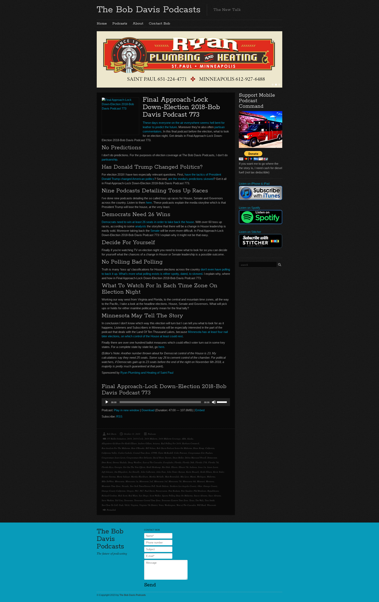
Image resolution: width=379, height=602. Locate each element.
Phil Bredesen (200, 490)
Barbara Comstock (190, 443)
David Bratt (158, 457)
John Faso (161, 471)
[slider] (222, 401)
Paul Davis (150, 490)
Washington (170, 505)
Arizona (156, 443)
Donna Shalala (120, 462)
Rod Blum (133, 495)
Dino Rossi (107, 462)
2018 (129, 438)
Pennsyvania (161, 490)
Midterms (211, 476)
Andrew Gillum (145, 443)
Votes (161, 505)
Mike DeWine (108, 481)
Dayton (168, 457)
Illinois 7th (184, 467)
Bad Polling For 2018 (171, 443)
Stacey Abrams (200, 495)
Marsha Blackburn (139, 476)
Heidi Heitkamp (153, 467)
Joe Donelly (134, 471)
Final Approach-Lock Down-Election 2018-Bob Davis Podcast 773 (181, 107)
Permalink (111, 509)
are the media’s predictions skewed (191, 179)
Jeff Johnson (107, 471)
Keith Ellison (206, 471)
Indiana (193, 467)
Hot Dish (166, 467)
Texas (191, 500)
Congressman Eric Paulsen (200, 452)
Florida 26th (188, 462)
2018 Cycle (138, 438)
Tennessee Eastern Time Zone (175, 500)
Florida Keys (107, 467)
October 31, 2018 (132, 433)
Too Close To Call (110, 505)
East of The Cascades (152, 462)
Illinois (174, 467)
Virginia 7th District (148, 505)
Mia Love (184, 476)
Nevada (125, 486)
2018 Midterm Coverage (170, 438)
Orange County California (114, 490)
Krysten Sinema (109, 476)
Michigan (201, 476)
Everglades (168, 462)
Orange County (210, 486)
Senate (154, 230)
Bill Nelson (151, 448)
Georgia (118, 467)
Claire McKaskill (165, 452)
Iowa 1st (202, 467)
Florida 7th (213, 462)
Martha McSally (156, 476)
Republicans (213, 490)
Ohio (200, 486)
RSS (119, 416)
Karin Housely (192, 471)
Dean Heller (178, 457)
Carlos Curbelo (125, 452)
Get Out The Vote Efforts (134, 467)
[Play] (107, 402)
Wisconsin (211, 505)
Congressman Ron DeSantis (139, 457)
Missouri (201, 481)
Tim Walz (199, 500)
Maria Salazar (123, 476)
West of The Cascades (186, 505)
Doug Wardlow (135, 462)
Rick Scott (122, 495)
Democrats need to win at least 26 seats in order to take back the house (148, 222)
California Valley (109, 452)
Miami (193, 476)
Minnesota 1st (132, 481)
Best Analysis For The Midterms (116, 448)
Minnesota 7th (175, 481)
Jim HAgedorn (121, 471)
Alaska (190, 438)
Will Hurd (201, 505)
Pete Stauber (186, 490)
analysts (140, 226)
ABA (184, 438)
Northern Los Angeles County (183, 486)
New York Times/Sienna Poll (142, 486)
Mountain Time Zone (111, 486)
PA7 (142, 490)
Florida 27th (201, 462)
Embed (200, 410)
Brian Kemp (198, 448)
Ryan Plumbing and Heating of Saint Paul (146, 372)
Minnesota (119, 481)
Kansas (181, 471)
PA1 (137, 490)
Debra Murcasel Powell (195, 457)
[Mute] (214, 402)
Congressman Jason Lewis (113, 457)
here (149, 202)
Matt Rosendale (172, 476)
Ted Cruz (119, 500)
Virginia (134, 505)
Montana (210, 481)
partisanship (109, 159)
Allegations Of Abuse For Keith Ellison (119, 443)
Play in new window (126, 410)
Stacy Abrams (214, 495)
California (210, 448)
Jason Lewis (212, 467)
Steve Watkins (108, 500)
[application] (166, 402)
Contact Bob (159, 23)
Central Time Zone (141, 452)
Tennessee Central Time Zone (147, 500)
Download (148, 410)
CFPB (154, 452)
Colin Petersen (180, 452)
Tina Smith (210, 500)
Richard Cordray (109, 495)
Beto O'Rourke (137, 448)
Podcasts (119, 23)
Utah (121, 505)
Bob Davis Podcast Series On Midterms (174, 448)
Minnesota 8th (189, 481)
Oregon (130, 490)
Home (102, 23)
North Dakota (162, 486)
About (138, 23)
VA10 (127, 505)
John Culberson (148, 471)
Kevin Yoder (218, 471)
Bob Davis (111, 433)
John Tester (172, 471)
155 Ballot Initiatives (116, 438)
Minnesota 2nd (146, 481)
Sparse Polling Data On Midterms (177, 495)
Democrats (212, 457)
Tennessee (128, 500)
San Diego (143, 495)
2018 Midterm (150, 438)
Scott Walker (155, 495)
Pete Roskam (174, 490)
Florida (177, 462)
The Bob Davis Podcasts (149, 9)
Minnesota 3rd (160, 481)
